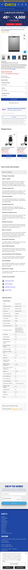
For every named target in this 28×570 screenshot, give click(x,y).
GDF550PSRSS (7, 77)
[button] (2, 4)
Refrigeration (4, 518)
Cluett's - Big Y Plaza (9, 549)
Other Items (4, 522)
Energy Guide (8, 290)
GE (6, 76)
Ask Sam (14, 117)
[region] (14, 561)
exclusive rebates (10, 24)
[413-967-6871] (22, 4)
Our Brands (4, 524)
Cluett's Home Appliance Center (13, 539)
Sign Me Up (14, 503)
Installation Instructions (10, 287)
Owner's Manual (8, 284)
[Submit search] (24, 8)
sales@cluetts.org (8, 546)
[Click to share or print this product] (24, 35)
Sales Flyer (3, 525)
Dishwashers (3, 27)
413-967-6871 (8, 544)
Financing (3, 527)
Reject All (8, 567)
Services (3, 528)
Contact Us (4, 531)
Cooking (3, 519)
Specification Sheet (9, 280)
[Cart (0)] (25, 4)
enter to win (18, 24)
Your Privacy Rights (14, 563)
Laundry (3, 516)
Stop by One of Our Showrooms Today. (15, 1)
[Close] (25, 553)
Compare (9, 158)
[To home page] (10, 4)
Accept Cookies (20, 567)
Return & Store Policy (6, 533)
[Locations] (18, 4)
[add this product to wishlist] (24, 38)
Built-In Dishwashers (11, 27)
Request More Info (15, 102)
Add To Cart (14, 99)
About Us (3, 530)
